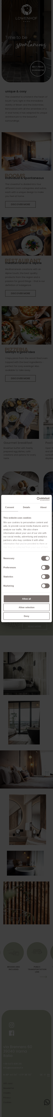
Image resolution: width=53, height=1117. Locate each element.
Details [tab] (26, 507)
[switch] (45, 567)
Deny (26, 616)
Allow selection (26, 607)
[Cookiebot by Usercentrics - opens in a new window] (37, 499)
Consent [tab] (9, 507)
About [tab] (43, 507)
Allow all (26, 598)
